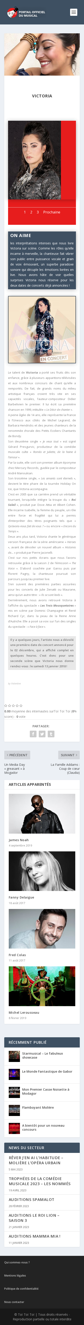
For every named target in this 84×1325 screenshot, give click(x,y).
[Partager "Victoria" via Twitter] (42, 734)
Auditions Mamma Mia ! (34, 1236)
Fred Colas (17, 955)
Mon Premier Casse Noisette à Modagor (45, 1091)
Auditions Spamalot (31, 1199)
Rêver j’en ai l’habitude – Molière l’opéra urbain (36, 1160)
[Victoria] (34, 198)
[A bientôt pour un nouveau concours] (14, 1128)
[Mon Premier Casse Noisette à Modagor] (14, 1092)
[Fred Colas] (42, 929)
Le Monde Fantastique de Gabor (47, 1071)
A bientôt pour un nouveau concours (43, 1127)
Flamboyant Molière (38, 1107)
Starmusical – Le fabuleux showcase (42, 1055)
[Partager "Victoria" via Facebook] (33, 734)
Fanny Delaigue (21, 897)
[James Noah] (42, 814)
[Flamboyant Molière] (14, 1110)
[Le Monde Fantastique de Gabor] (14, 1074)
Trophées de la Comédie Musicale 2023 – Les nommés (40, 1181)
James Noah (19, 840)
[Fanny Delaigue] (42, 871)
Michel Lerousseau (24, 1012)
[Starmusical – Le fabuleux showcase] (14, 1056)
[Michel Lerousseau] (42, 986)
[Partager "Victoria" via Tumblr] (51, 734)
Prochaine (51, 212)
